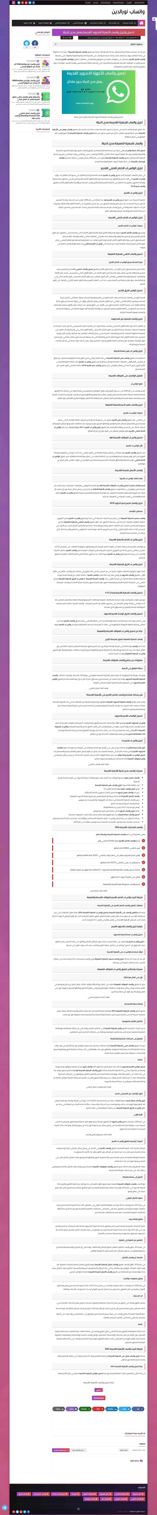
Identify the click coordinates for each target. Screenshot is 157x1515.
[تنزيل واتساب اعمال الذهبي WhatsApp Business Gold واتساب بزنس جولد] (45, 113)
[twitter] (29, 2)
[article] (76, 1422)
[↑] (78, 1509)
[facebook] (33, 2)
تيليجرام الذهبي (78, 22)
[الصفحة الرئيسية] (141, 23)
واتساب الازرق (23, 1493)
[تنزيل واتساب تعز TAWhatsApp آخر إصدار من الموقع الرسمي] (45, 64)
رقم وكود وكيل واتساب (94, 1134)
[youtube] (26, 2)
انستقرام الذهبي (60, 22)
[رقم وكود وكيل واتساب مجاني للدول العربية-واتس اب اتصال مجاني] (45, 96)
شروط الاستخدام (105, 2)
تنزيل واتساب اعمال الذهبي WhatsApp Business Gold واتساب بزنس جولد (27, 115)
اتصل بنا (88, 2)
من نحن (95, 2)
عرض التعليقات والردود (60, 1450)
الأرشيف (129, 2)
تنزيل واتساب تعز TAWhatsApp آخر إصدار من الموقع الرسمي (27, 65)
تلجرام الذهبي (94, 688)
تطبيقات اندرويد (43, 22)
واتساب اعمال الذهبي (94, 1087)
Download (99, 1398)
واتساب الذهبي (94, 764)
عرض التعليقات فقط (78, 1450)
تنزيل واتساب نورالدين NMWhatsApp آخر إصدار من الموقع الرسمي (26, 82)
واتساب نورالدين (128, 22)
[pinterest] (22, 2)
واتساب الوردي (120, 1498)
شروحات (74, 1493)
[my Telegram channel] (4, 1507)
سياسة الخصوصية (118, 2)
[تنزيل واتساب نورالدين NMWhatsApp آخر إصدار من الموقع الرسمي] (45, 80)
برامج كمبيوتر (104, 1493)
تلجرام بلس (94, 890)
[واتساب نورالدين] (128, 12)
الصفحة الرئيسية (139, 2)
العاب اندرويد (28, 22)
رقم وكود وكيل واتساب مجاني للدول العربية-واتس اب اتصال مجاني (26, 98)
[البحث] (13, 2)
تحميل (98, 1390)
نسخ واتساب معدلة (93, 38)
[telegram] (18, 2)
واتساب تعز (112, 22)
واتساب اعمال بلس (96, 22)
